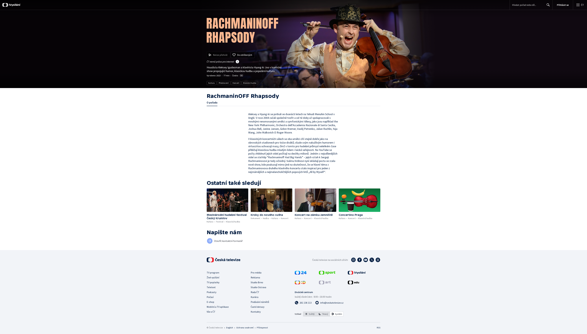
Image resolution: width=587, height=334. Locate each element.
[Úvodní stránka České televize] (224, 259)
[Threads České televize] (377, 259)
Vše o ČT (211, 311)
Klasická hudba (249, 83)
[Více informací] (237, 61)
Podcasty (211, 292)
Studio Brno (257, 282)
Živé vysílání (213, 277)
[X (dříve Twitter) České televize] (371, 259)
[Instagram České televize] (353, 259)
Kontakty (256, 311)
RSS (378, 327)
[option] (309, 314)
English (229, 327)
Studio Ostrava (258, 287)
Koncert (236, 83)
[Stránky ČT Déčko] (300, 283)
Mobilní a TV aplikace (218, 306)
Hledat (548, 5)
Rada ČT (255, 292)
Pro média (256, 272)
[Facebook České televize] (359, 259)
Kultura (211, 83)
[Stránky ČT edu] (353, 283)
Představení (224, 83)
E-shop (210, 301)
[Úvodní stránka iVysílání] (14, 5)
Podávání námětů (260, 301)
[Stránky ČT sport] (327, 273)
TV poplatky (213, 282)
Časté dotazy (257, 306)
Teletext (211, 287)
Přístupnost (262, 327)
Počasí (210, 297)
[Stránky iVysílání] (357, 273)
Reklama (255, 277)
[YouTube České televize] (365, 259)
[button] (227, 200)
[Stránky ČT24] (300, 273)
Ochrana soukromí (244, 327)
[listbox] (323, 314)
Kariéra (254, 297)
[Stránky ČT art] (325, 283)
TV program (213, 272)
